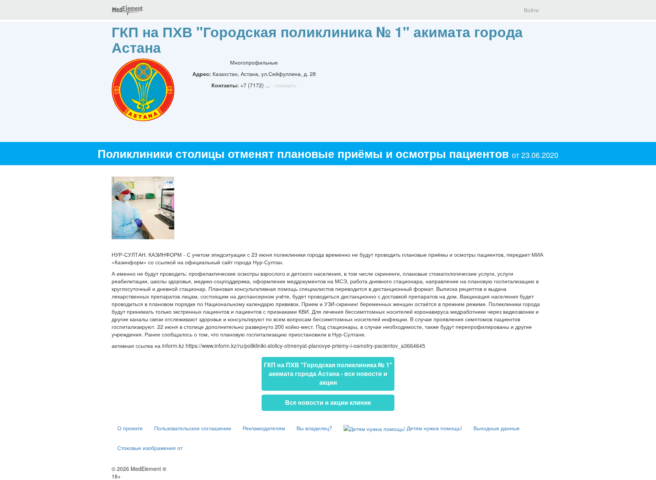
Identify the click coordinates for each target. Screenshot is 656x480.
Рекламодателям (264, 428)
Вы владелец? (314, 428)
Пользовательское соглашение (192, 428)
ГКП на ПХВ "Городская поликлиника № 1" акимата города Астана (317, 39)
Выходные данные (496, 428)
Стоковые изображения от (150, 448)
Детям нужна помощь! (433, 428)
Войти (531, 10)
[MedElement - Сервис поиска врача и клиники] (127, 9)
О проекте (130, 428)
